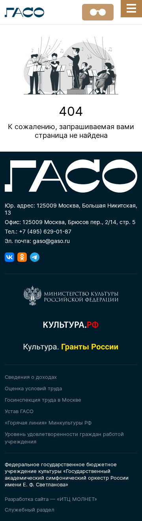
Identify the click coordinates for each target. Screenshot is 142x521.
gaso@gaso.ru (51, 240)
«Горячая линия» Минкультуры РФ (48, 422)
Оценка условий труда (33, 388)
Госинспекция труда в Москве (43, 400)
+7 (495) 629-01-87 (45, 231)
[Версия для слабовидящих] (98, 12)
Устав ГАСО (19, 411)
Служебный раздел (29, 509)
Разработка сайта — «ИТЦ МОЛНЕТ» (51, 499)
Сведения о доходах (31, 377)
